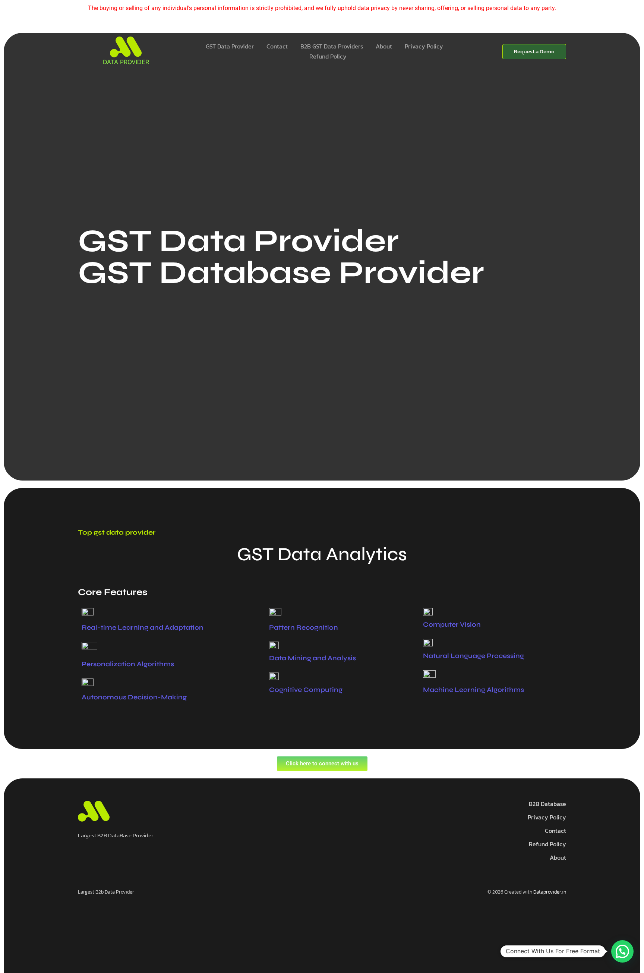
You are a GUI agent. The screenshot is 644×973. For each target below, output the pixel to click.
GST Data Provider (230, 46)
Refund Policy (328, 56)
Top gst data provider (116, 532)
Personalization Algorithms (128, 664)
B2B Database (547, 803)
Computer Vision (452, 624)
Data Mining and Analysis (312, 658)
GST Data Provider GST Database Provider (281, 257)
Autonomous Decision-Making (134, 697)
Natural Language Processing (473, 656)
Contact (277, 46)
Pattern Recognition (303, 627)
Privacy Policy (424, 46)
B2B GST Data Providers (331, 46)
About (384, 46)
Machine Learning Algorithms (473, 690)
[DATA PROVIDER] (126, 47)
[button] (622, 951)
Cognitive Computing (305, 690)
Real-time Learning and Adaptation (142, 627)
